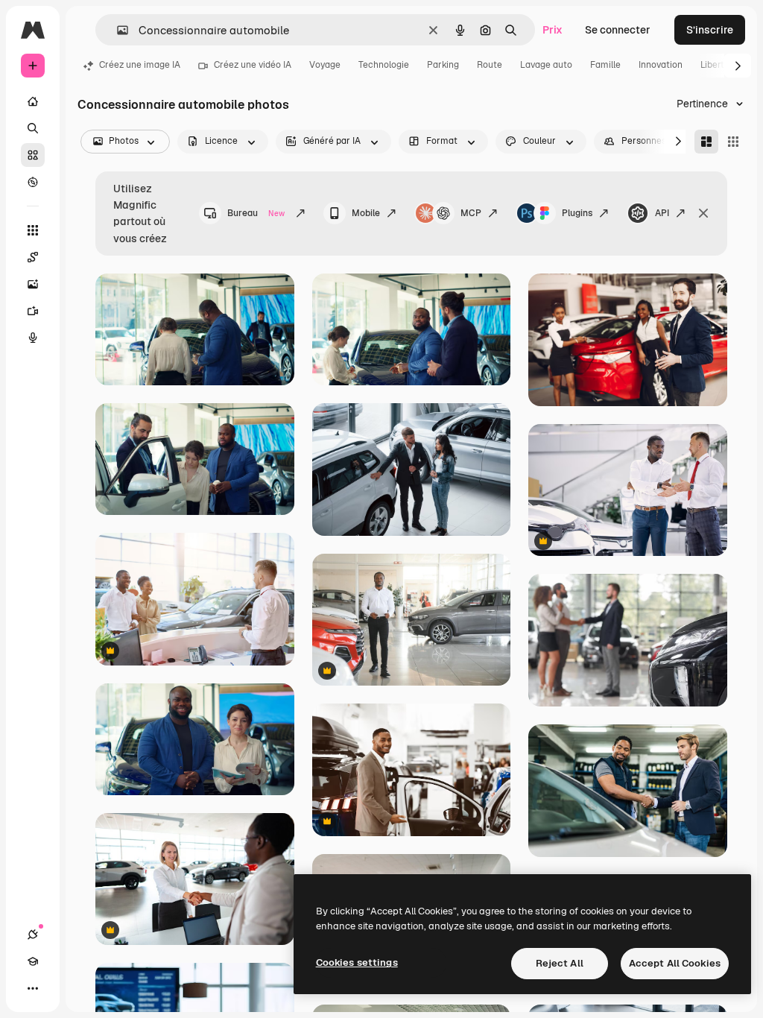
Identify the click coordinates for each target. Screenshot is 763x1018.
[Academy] (33, 961)
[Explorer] (33, 182)
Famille (605, 65)
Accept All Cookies (675, 963)
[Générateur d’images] (33, 284)
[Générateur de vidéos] (33, 311)
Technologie (383, 65)
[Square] (733, 142)
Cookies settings (357, 962)
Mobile (366, 213)
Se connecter (617, 30)
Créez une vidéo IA (252, 65)
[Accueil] (33, 101)
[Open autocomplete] (116, 30)
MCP (470, 213)
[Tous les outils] (33, 230)
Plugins (577, 213)
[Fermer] (703, 213)
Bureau (256, 213)
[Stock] (33, 155)
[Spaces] (33, 257)
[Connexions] (33, 934)
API (662, 213)
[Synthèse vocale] (33, 338)
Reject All (559, 963)
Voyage (325, 65)
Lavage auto (546, 65)
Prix (552, 30)
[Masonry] (706, 142)
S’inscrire (709, 30)
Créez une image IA (139, 65)
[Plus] (33, 988)
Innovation (661, 65)
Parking (443, 65)
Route (489, 65)
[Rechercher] (33, 128)
